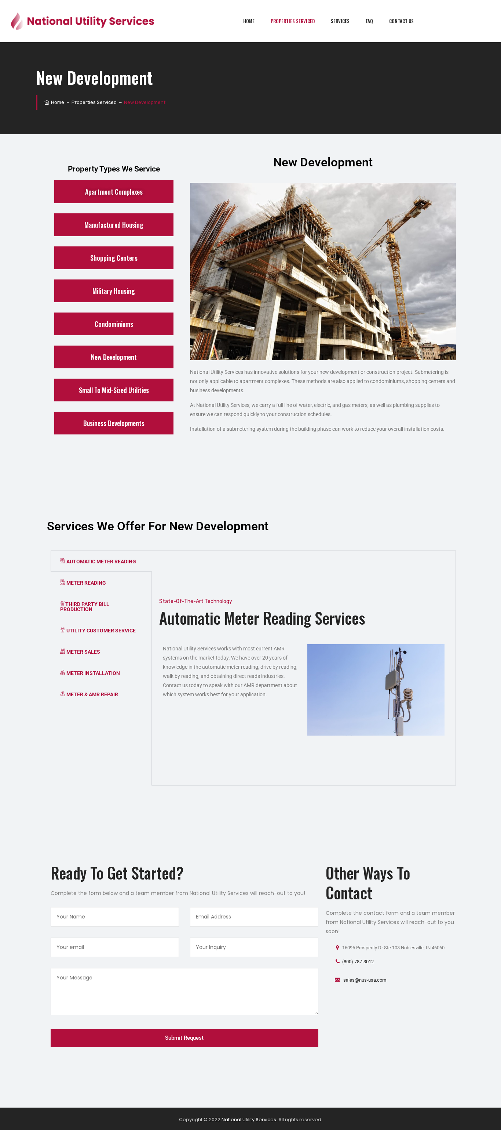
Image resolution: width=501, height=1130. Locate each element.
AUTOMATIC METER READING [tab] (100, 561)
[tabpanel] (304, 668)
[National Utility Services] (83, 21)
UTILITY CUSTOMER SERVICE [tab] (100, 630)
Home (249, 21)
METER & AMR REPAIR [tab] (91, 694)
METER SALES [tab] (82, 652)
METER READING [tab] (85, 583)
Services (340, 21)
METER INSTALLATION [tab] (92, 673)
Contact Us (401, 21)
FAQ (369, 21)
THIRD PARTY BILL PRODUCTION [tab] (84, 606)
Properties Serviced (293, 21)
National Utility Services (249, 1119)
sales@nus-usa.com (364, 980)
